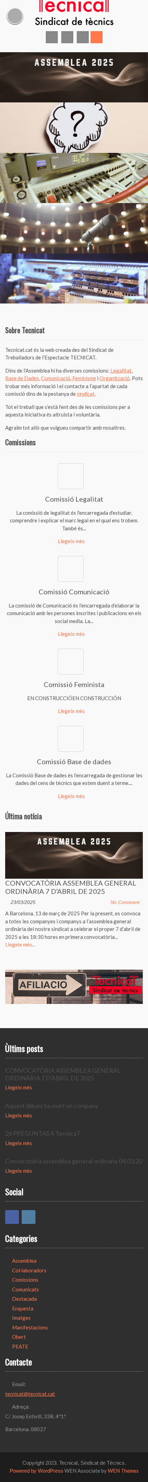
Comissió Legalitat (74, 499)
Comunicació (55, 378)
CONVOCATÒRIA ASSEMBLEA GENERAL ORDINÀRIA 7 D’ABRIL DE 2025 (70, 887)
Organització (114, 378)
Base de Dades (22, 378)
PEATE (20, 1346)
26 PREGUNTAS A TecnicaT (43, 1133)
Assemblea (24, 1260)
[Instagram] (28, 1217)
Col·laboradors (29, 1270)
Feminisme (84, 378)
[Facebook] (12, 1217)
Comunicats (25, 1289)
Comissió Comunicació (74, 591)
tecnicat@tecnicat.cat (30, 1394)
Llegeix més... (20, 944)
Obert (19, 1337)
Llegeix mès (71, 541)
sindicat (86, 394)
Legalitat (120, 370)
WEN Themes (123, 1470)
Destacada (24, 1299)
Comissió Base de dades (74, 761)
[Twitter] (83, 37)
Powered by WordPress (36, 1471)
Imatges (21, 1318)
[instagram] (67, 37)
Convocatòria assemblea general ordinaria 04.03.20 (73, 1161)
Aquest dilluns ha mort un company (51, 1105)
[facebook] (52, 37)
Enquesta (22, 1308)
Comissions (25, 1280)
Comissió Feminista (74, 684)
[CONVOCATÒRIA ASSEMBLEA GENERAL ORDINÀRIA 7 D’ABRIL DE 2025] (74, 855)
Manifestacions (30, 1327)
